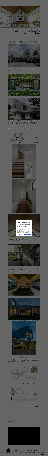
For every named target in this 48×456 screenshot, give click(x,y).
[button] (24, 227)
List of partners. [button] (19, 230)
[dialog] (24, 228)
